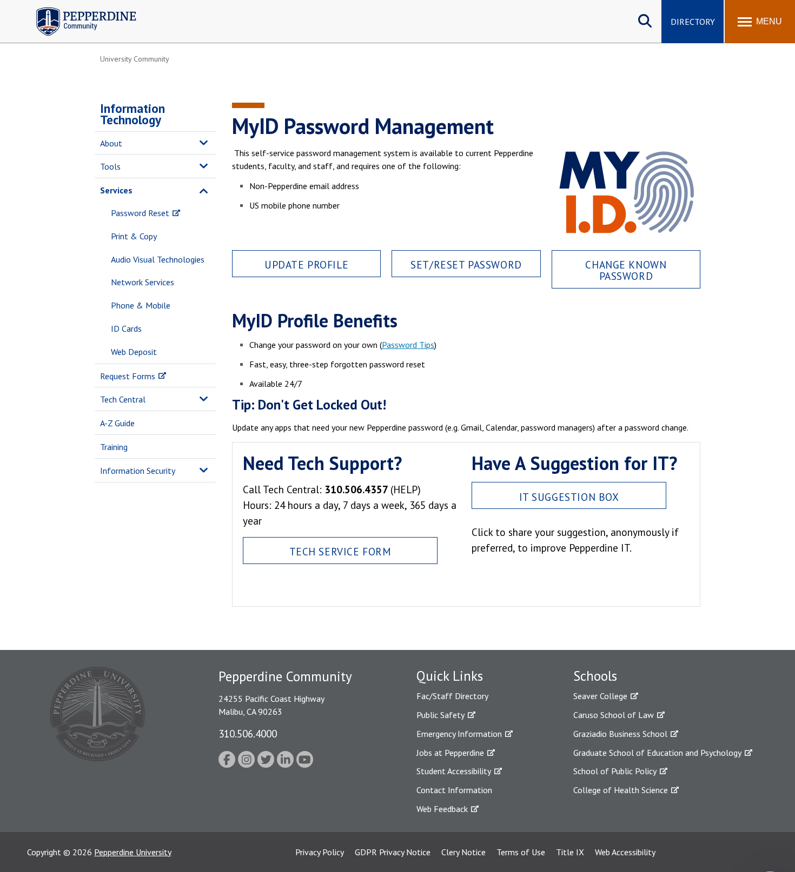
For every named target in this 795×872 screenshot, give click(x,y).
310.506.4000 (247, 733)
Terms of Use (520, 852)
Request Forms (127, 376)
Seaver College (600, 695)
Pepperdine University (132, 852)
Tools (110, 166)
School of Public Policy (615, 771)
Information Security (137, 470)
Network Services (142, 282)
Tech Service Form (340, 551)
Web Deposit (134, 351)
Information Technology (132, 114)
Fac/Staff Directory (452, 695)
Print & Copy (134, 236)
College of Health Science (620, 789)
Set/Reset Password (465, 264)
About (111, 143)
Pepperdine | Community (78, 10)
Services (116, 190)
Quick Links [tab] (449, 676)
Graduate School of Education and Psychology (657, 752)
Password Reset (140, 212)
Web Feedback (442, 808)
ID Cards (126, 328)
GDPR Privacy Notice (392, 852)
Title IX (570, 852)
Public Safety (440, 714)
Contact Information (454, 789)
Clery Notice (463, 852)
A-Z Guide (117, 423)
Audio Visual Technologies (157, 259)
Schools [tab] (595, 676)
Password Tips (408, 344)
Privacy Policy (319, 852)
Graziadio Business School (620, 733)
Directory (693, 21)
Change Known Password (625, 270)
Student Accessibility (453, 771)
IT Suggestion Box (569, 497)
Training (114, 446)
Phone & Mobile (140, 305)
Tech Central (122, 399)
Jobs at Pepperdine (450, 752)
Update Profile (306, 264)
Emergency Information (459, 733)
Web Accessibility (625, 852)
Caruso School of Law (613, 714)
